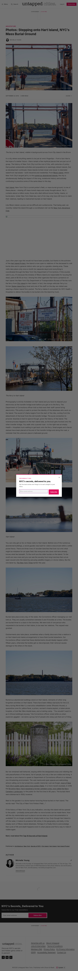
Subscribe (53, 492)
